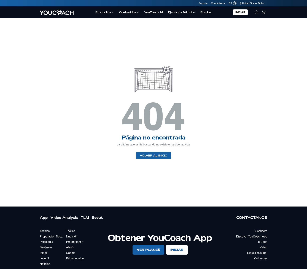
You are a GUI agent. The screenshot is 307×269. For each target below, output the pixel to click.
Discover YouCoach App (251, 236)
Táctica (70, 231)
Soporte (203, 3)
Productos (103, 12)
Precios (205, 12)
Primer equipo (75, 258)
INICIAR (240, 12)
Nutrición (71, 236)
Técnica (45, 231)
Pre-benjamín (74, 242)
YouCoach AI (153, 12)
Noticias (45, 264)
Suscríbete (260, 231)
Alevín (70, 247)
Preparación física (51, 236)
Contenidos (127, 12)
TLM (85, 217)
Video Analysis (64, 217)
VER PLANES (148, 250)
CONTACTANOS (251, 217)
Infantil (44, 253)
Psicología (46, 242)
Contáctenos (218, 3)
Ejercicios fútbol (180, 12)
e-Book (262, 242)
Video (263, 247)
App (44, 217)
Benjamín (46, 247)
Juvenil (44, 258)
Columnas (260, 258)
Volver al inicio (153, 155)
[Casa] (66, 12)
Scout (97, 217)
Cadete (70, 253)
